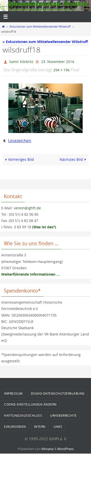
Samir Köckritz (21, 61)
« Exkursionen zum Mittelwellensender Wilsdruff (45, 41)
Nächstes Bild (71, 156)
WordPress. (65, 445)
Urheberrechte (63, 412)
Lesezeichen (19, 137)
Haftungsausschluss (23, 412)
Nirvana (47, 445)
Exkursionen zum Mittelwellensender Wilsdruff (40, 26)
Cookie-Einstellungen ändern (30, 401)
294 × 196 (61, 68)
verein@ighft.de (27, 204)
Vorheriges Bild (21, 156)
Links (58, 423)
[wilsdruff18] (45, 106)
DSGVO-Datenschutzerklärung (58, 390)
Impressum (13, 390)
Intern (40, 423)
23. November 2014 (57, 61)
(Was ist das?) (44, 223)
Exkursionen (15, 423)
